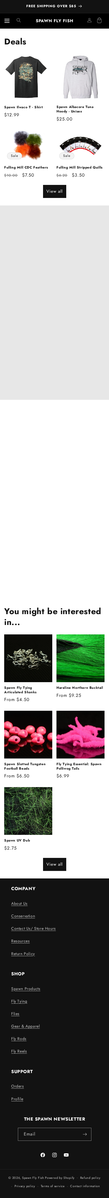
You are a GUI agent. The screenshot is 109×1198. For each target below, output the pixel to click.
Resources (20, 941)
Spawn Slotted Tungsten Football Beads (25, 766)
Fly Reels (19, 1051)
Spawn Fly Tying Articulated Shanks (20, 690)
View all (54, 191)
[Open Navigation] (7, 20)
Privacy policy (25, 1186)
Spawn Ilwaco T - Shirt (23, 107)
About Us (19, 903)
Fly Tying (19, 1001)
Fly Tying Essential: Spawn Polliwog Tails (79, 766)
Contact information (85, 1186)
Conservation (23, 916)
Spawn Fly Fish (33, 1177)
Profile (17, 1099)
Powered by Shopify (60, 1177)
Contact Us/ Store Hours (33, 928)
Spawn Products (25, 988)
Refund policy (90, 1178)
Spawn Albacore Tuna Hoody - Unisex (74, 109)
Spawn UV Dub (17, 840)
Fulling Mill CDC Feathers (26, 167)
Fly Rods (19, 1038)
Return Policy (23, 953)
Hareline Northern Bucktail (79, 688)
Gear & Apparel (25, 1026)
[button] (19, 20)
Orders (17, 1086)
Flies (15, 1013)
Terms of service (53, 1186)
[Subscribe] (85, 1134)
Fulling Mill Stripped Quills (79, 167)
